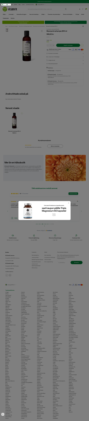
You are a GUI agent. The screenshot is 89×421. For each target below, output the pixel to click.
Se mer (54, 214)
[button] (6, 5)
